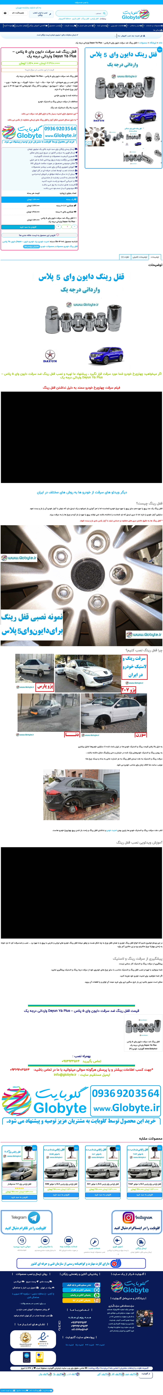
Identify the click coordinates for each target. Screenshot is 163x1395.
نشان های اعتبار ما (84, 25)
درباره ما (104, 1368)
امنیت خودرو (44, 241)
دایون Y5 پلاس (9, 241)
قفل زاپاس (94, 19)
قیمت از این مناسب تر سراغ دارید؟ (39, 70)
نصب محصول (54, 25)
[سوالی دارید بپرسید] (22, 1240)
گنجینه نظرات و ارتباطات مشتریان (134, 1368)
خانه (160, 43)
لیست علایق (21, 1390)
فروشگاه (153, 43)
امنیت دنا (70, 1345)
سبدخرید (46, 1390)
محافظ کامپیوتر (65, 19)
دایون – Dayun (22, 241)
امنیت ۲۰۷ (89, 1345)
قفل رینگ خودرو (71, 246)
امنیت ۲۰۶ (100, 1345)
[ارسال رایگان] (141, 1242)
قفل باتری (76, 19)
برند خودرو (33, 241)
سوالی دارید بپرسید (21, 1246)
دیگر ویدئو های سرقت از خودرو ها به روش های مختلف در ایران (81, 492)
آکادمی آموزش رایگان (37, 25)
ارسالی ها (156, 30)
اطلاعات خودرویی (117, 25)
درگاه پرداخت (94, 1368)
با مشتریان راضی (45, 1246)
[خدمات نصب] (94, 1242)
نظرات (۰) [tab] (125, 257)
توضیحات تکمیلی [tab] (140, 257)
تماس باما (114, 1368)
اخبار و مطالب (135, 25)
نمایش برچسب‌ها (31, 246)
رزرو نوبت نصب (7, 1390)
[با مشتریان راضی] (45, 1240)
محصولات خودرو (47, 246)
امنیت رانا (79, 1345)
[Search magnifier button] (104, 13)
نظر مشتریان (21, 25)
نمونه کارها (8, 25)
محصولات (143, 43)
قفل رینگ (85, 19)
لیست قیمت (69, 25)
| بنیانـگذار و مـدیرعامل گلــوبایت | (128, 1298)
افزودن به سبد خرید (28, 227)
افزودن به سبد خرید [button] (144, 1194)
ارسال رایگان (141, 1248)
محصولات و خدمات (153, 25)
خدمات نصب (94, 1248)
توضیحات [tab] (155, 257)
